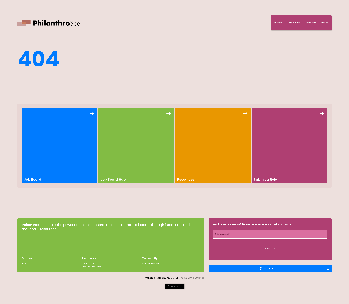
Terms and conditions (91, 267)
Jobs (24, 263)
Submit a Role (310, 23)
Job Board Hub (293, 23)
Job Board (277, 23)
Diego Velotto (173, 278)
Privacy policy (88, 263)
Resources (325, 23)
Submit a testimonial (151, 263)
